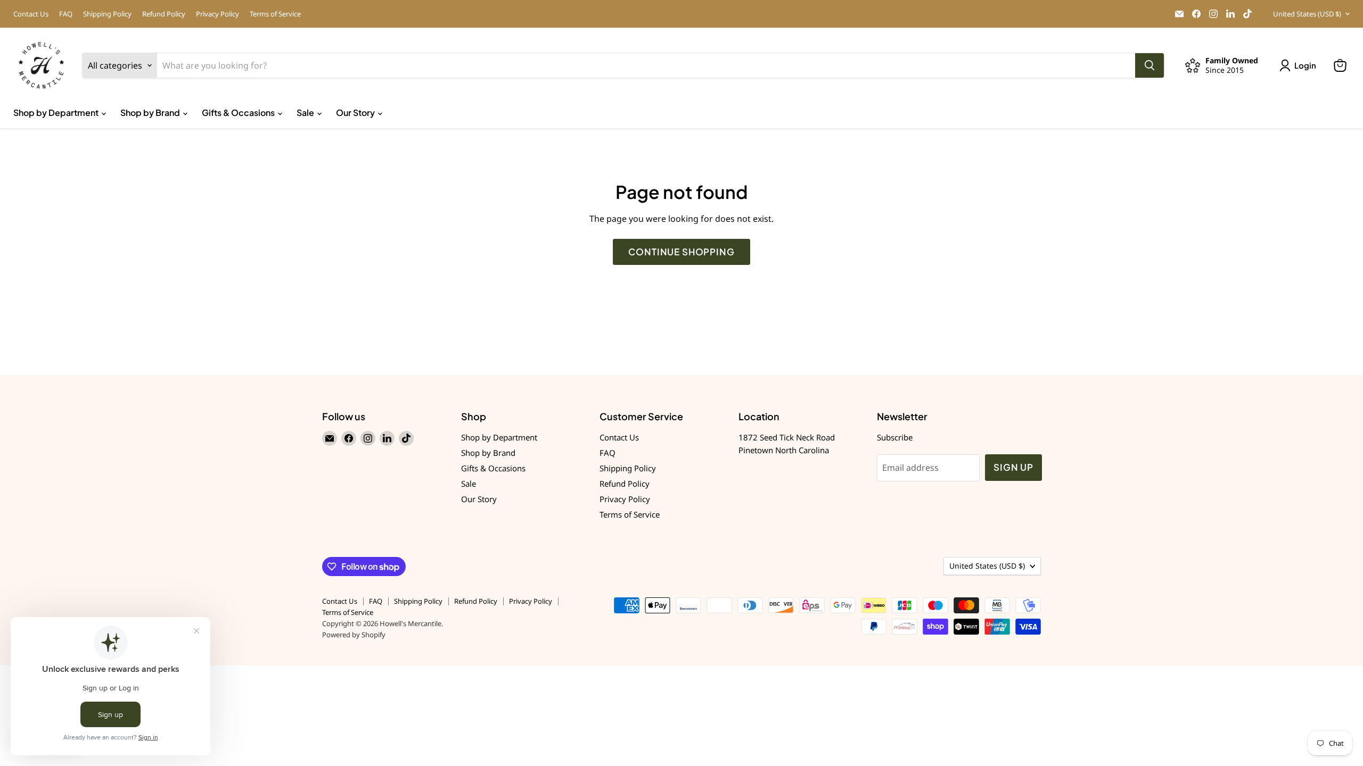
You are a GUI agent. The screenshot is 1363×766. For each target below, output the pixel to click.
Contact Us (30, 14)
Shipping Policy (107, 14)
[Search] (1149, 65)
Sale (306, 112)
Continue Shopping (681, 251)
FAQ (65, 14)
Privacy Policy (217, 14)
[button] (1299, 65)
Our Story (356, 112)
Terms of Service (275, 14)
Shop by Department (56, 112)
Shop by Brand (151, 112)
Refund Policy (163, 14)
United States (1307, 14)
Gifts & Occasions (239, 112)
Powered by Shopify (353, 634)
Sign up (1013, 467)
